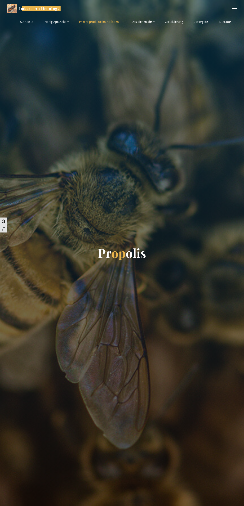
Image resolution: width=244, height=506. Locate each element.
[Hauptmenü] (233, 8)
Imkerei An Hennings (39, 8)
